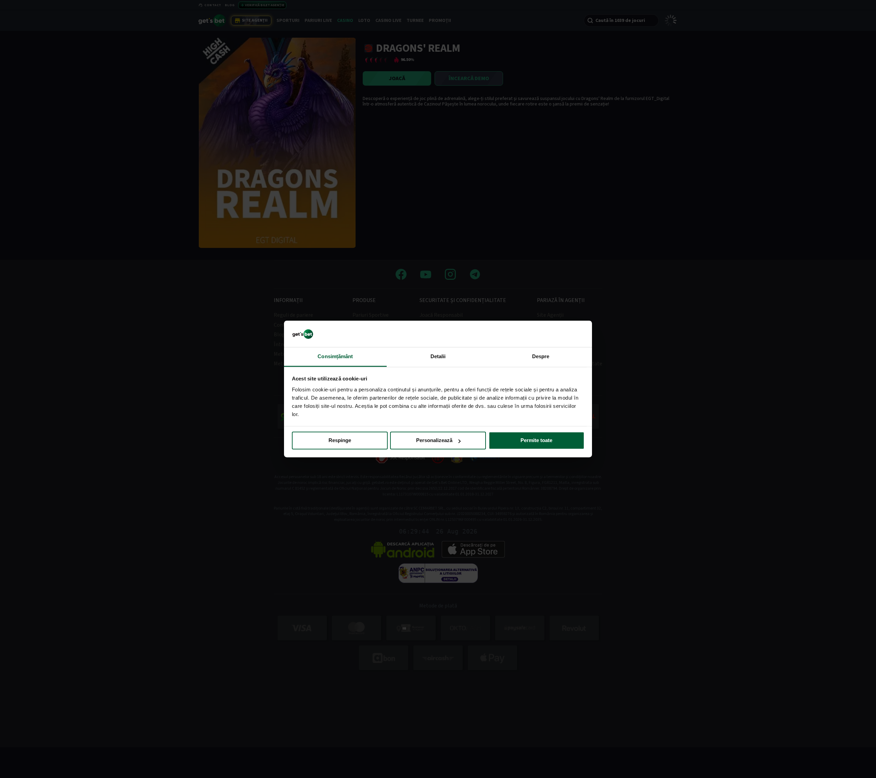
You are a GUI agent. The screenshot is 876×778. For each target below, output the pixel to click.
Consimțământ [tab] (335, 356)
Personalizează (434, 440)
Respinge (339, 440)
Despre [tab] (541, 356)
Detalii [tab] (438, 356)
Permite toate (536, 440)
